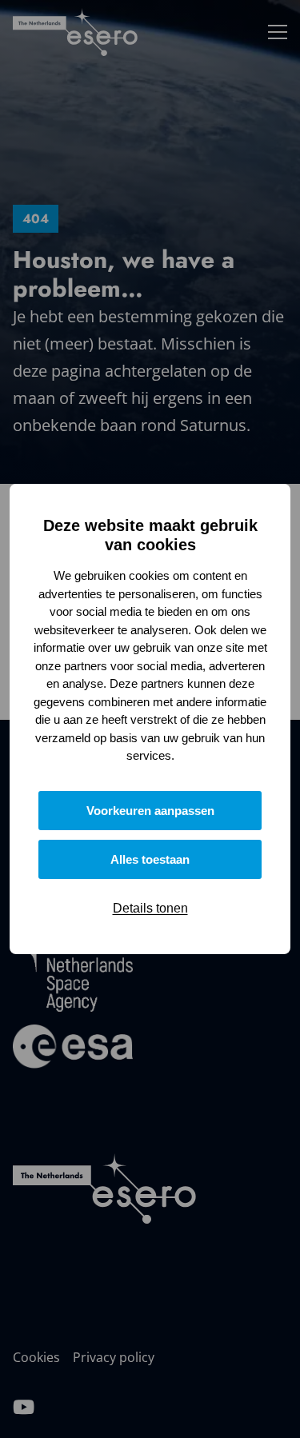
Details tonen (150, 908)
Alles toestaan (150, 859)
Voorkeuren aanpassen (150, 810)
